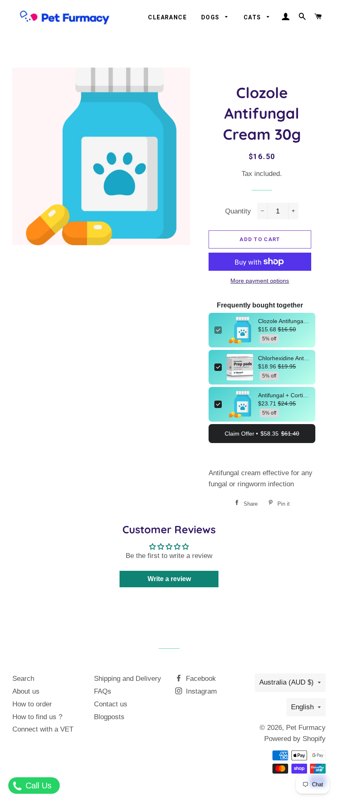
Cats (253, 17)
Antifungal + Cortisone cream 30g (284, 395)
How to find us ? (37, 717)
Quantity (238, 211)
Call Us (37, 785)
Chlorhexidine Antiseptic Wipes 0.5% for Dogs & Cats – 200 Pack (284, 358)
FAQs (102, 691)
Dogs (211, 17)
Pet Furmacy (306, 728)
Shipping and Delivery (127, 678)
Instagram (200, 691)
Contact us (110, 704)
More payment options (259, 280)
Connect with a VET (42, 729)
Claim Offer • (262, 433)
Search (23, 678)
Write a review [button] (169, 578)
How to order (32, 704)
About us (26, 691)
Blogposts (109, 717)
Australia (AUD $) (286, 682)
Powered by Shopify (295, 739)
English (302, 707)
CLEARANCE (167, 17)
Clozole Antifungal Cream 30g (284, 321)
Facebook (200, 678)
